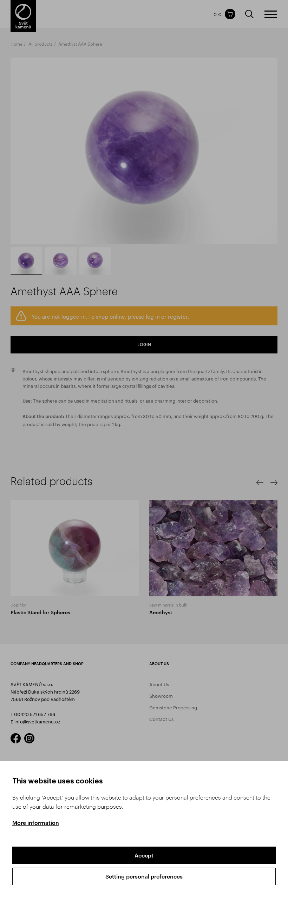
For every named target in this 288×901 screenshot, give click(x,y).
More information (35, 822)
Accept (144, 855)
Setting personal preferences (144, 876)
